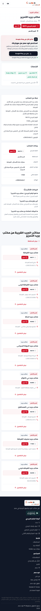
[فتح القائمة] (3, 4)
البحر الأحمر (32, 31)
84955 (32, 382)
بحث (36, 522)
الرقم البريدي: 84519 (29, 26)
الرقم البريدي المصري (31, 529)
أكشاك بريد (36, 545)
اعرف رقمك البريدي (31, 526)
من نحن (37, 576)
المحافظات (36, 542)
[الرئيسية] (33, 4)
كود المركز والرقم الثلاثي (30, 533)
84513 (32, 350)
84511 (32, 257)
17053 (32, 444)
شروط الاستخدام (35, 590)
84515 (32, 289)
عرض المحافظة (33, 241)
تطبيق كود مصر (35, 583)
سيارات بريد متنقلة (34, 549)
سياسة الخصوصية (34, 587)
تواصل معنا (34, 579)
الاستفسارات (36, 557)
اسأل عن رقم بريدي (34, 560)
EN (8, 3)
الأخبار (38, 564)
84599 (32, 473)
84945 (32, 321)
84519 (20, 151)
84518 (32, 411)
